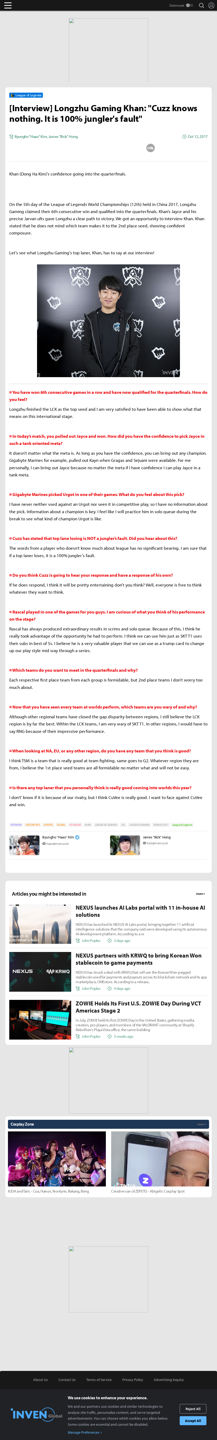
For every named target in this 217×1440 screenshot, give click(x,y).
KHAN (88, 825)
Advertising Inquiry (169, 1379)
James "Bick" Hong (157, 837)
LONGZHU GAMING (139, 825)
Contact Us (67, 1379)
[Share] (87, 148)
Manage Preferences (84, 1432)
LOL (123, 825)
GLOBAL (61, 825)
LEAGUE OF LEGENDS (106, 825)
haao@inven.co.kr (57, 844)
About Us (40, 1379)
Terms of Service (99, 1379)
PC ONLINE (75, 825)
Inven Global (28, 5)
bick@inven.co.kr (157, 843)
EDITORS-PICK (33, 825)
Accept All (193, 1420)
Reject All (193, 1408)
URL (150, 148)
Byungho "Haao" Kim (58, 837)
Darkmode (176, 5)
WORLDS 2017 (160, 825)
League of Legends (182, 825)
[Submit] (108, 148)
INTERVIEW (16, 825)
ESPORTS (48, 825)
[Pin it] (129, 148)
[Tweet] (66, 148)
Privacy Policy (132, 1379)
